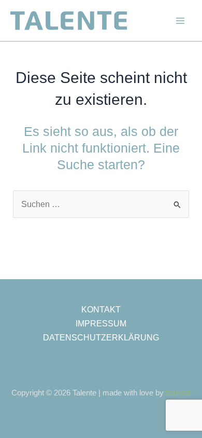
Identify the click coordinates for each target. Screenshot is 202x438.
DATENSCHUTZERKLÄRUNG (101, 337)
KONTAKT (101, 309)
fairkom (178, 393)
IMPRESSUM (101, 323)
